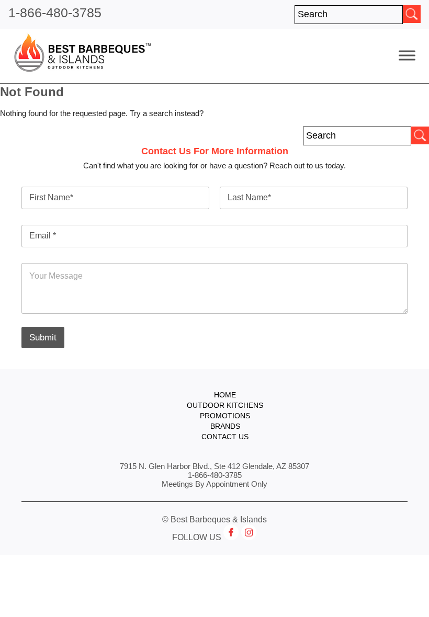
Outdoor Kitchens (225, 405)
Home (225, 395)
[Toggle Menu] (407, 55)
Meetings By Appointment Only (214, 483)
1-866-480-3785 (54, 12)
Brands (225, 426)
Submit (43, 337)
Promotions (225, 416)
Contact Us (225, 437)
